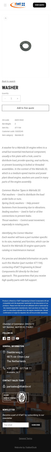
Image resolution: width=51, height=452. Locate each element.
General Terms (25, 438)
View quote (39, 5)
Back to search (8, 81)
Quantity (5, 93)
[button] (5, 5)
